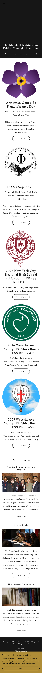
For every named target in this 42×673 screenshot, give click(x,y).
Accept (21, 668)
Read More (21, 139)
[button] (15, 54)
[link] (21, 651)
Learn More (21, 516)
